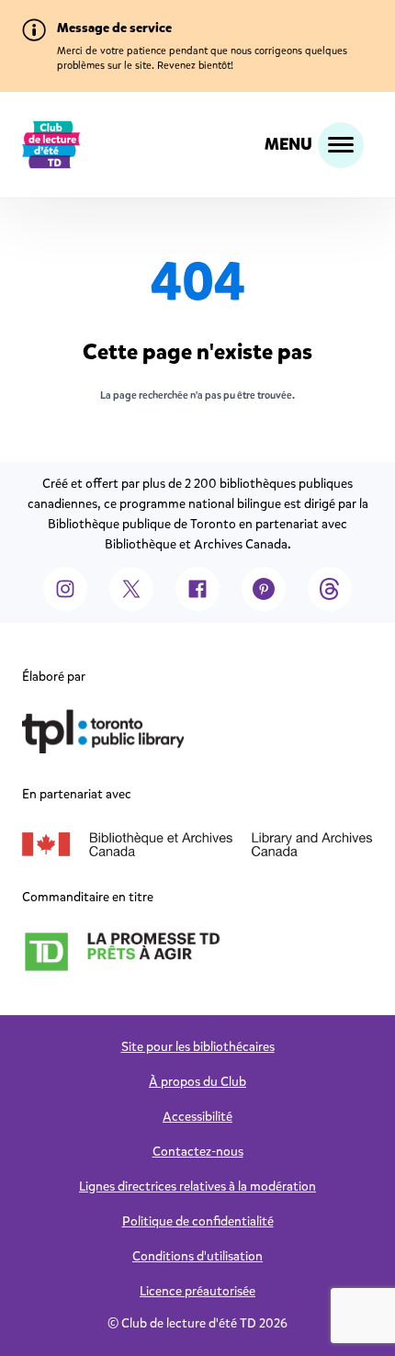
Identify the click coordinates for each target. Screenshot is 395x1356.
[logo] (51, 144)
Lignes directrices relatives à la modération (197, 1186)
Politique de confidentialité (198, 1221)
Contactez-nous (197, 1151)
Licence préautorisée (197, 1291)
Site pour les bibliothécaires (198, 1047)
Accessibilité (197, 1116)
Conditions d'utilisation (197, 1256)
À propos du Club (197, 1081)
